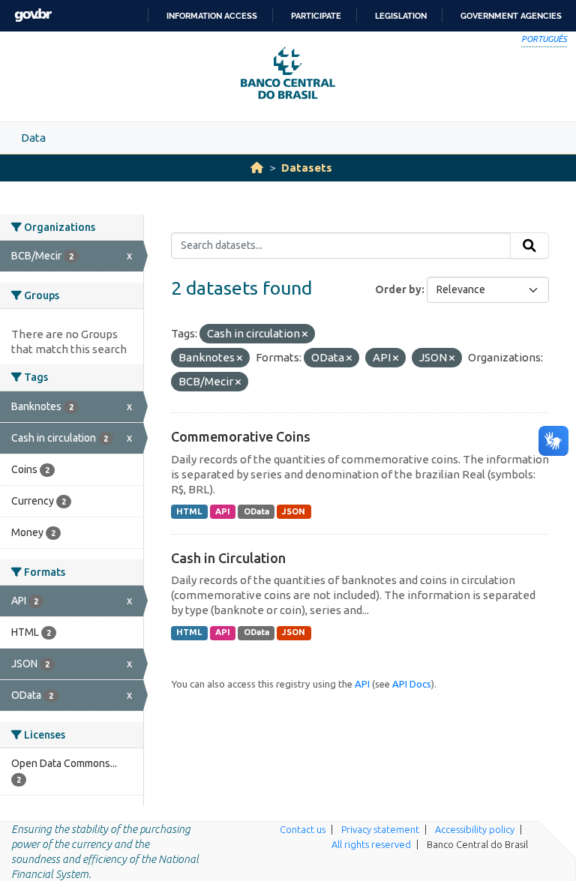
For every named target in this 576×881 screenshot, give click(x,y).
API (222, 511)
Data (33, 137)
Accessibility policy (474, 829)
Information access (211, 15)
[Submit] (529, 245)
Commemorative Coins (240, 436)
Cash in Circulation (228, 557)
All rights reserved (371, 844)
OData (256, 511)
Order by (398, 289)
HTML (189, 511)
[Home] (256, 167)
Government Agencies (511, 15)
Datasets (306, 167)
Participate (316, 15)
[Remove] (305, 334)
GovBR (33, 15)
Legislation (401, 15)
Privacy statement (380, 829)
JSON (293, 511)
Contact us (303, 829)
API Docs (411, 684)
